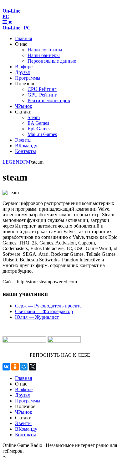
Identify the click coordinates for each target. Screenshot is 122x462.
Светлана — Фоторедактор (44, 311)
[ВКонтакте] (6, 366)
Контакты (25, 151)
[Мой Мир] (24, 366)
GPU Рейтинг (42, 94)
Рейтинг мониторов (49, 100)
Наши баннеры (44, 55)
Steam (34, 117)
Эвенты (23, 140)
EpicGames (39, 128)
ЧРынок (23, 106)
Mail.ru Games (42, 134)
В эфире (24, 66)
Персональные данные (52, 61)
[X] (32, 366)
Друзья (22, 72)
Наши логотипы (45, 49)
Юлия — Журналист (37, 317)
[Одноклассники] (15, 366)
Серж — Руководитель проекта (48, 305)
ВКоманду (26, 145)
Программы (27, 78)
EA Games (38, 123)
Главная (23, 38)
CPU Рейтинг (42, 89)
